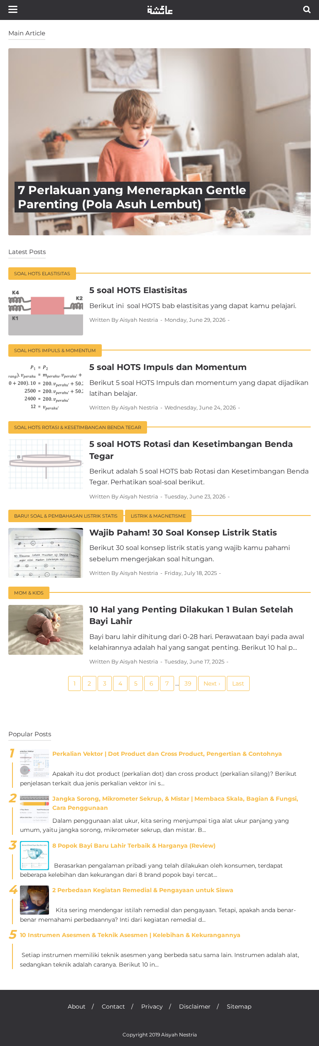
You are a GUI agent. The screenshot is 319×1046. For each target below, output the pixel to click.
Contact (113, 1006)
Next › (212, 683)
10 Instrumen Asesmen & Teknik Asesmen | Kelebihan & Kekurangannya (130, 935)
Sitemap (239, 1006)
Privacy (152, 1006)
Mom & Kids (29, 593)
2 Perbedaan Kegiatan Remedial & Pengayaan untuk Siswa (142, 890)
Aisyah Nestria (179, 1034)
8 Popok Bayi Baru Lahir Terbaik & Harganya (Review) (134, 845)
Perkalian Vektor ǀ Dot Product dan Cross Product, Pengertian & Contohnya (167, 753)
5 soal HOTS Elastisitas (138, 290)
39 (187, 683)
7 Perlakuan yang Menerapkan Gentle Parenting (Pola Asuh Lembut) (132, 197)
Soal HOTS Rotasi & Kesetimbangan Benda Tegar (77, 427)
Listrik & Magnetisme (158, 516)
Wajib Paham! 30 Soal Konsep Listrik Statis (183, 533)
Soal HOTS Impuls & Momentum (55, 350)
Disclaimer (195, 1006)
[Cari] (307, 9)
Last (238, 683)
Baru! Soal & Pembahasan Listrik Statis (66, 516)
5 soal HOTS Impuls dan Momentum (168, 367)
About (77, 1006)
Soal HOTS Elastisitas (42, 273)
